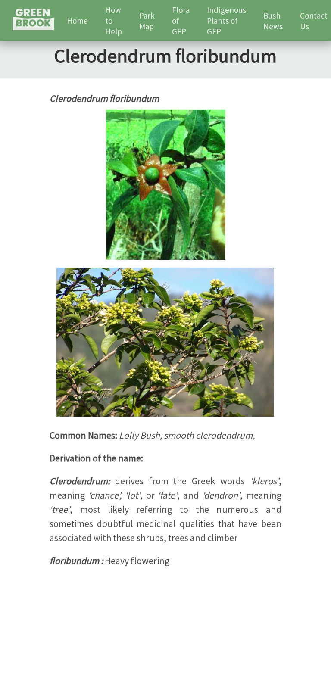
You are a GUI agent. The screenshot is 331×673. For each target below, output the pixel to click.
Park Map (147, 20)
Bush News (273, 20)
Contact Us (314, 20)
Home (77, 20)
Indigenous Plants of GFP (226, 20)
